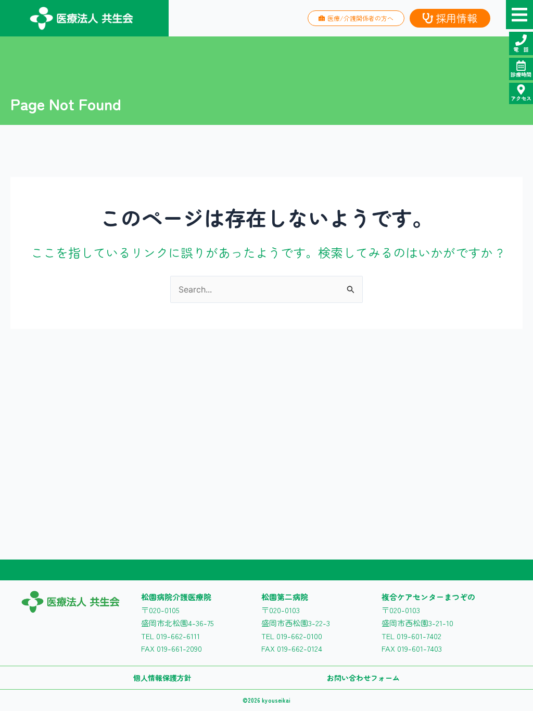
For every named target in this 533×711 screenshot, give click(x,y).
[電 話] (521, 40)
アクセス (521, 98)
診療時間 (521, 74)
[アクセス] (521, 89)
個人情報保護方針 (162, 677)
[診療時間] (521, 65)
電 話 (521, 49)
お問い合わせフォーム (363, 677)
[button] (519, 14)
